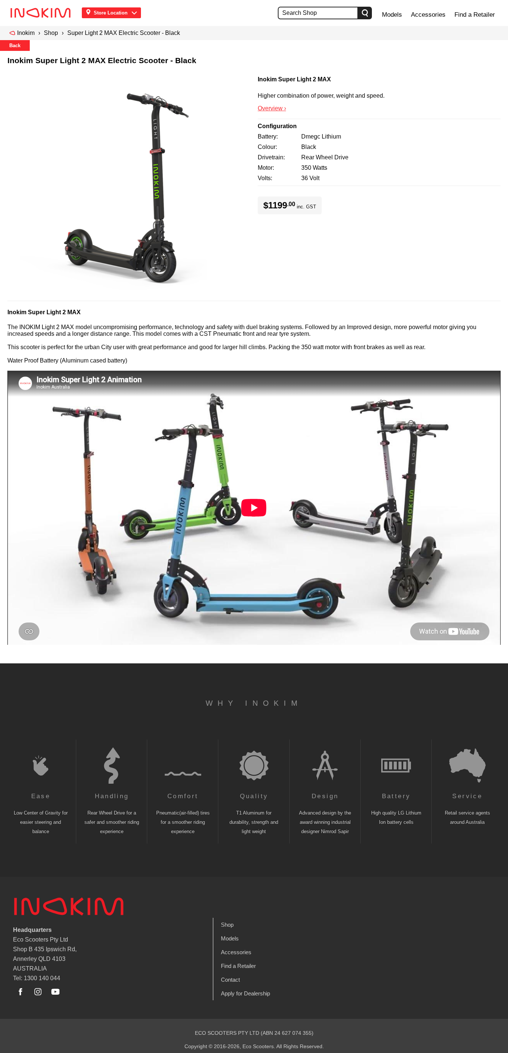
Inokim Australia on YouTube (55, 991)
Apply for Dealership (245, 993)
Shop (51, 33)
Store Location (111, 13)
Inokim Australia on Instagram (37, 991)
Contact (230, 979)
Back (14, 45)
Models (392, 14)
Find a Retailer (474, 14)
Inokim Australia (69, 906)
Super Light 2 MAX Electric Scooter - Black (123, 33)
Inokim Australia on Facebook (20, 991)
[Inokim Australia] (42, 12)
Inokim (26, 33)
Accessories (428, 14)
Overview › (272, 108)
